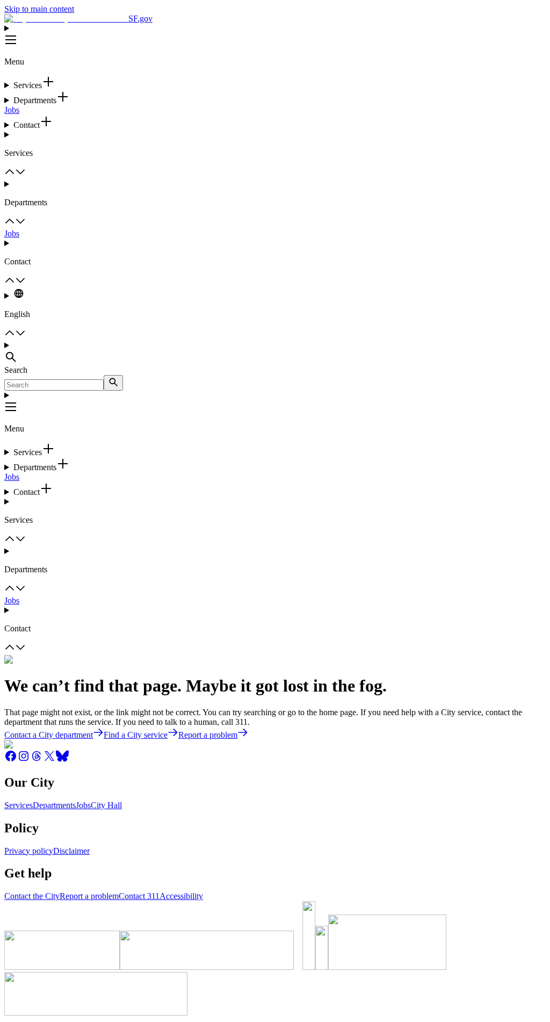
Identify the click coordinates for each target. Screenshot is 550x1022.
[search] (113, 383)
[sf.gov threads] (36, 759)
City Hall (106, 805)
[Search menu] (275, 353)
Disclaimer (71, 850)
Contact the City (32, 896)
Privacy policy (28, 850)
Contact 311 (139, 896)
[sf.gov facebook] (10, 759)
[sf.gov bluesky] (62, 759)
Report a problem (89, 896)
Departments (54, 805)
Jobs (11, 109)
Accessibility (181, 896)
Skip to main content (39, 8)
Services (18, 805)
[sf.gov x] (49, 759)
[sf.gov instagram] (23, 759)
